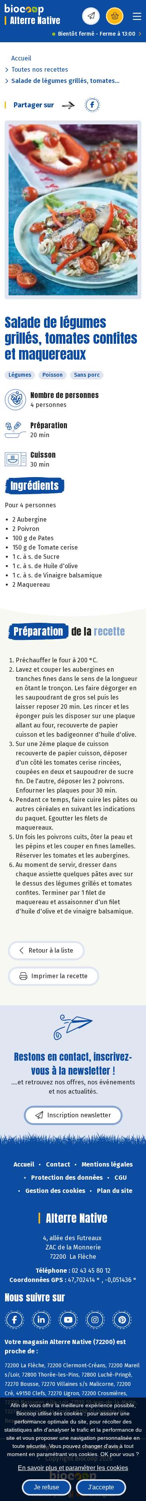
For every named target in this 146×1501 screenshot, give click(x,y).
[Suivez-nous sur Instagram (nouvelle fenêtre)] (95, 1320)
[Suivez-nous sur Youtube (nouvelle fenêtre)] (68, 1320)
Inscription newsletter (79, 1115)
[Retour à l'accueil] (24, 10)
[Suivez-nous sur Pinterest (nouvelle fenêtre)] (122, 1320)
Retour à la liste (50, 950)
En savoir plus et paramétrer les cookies (73, 1468)
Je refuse (46, 1487)
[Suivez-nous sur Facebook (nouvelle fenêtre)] (14, 1320)
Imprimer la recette (59, 976)
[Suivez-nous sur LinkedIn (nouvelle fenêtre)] (41, 1320)
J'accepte (101, 1487)
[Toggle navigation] (137, 19)
